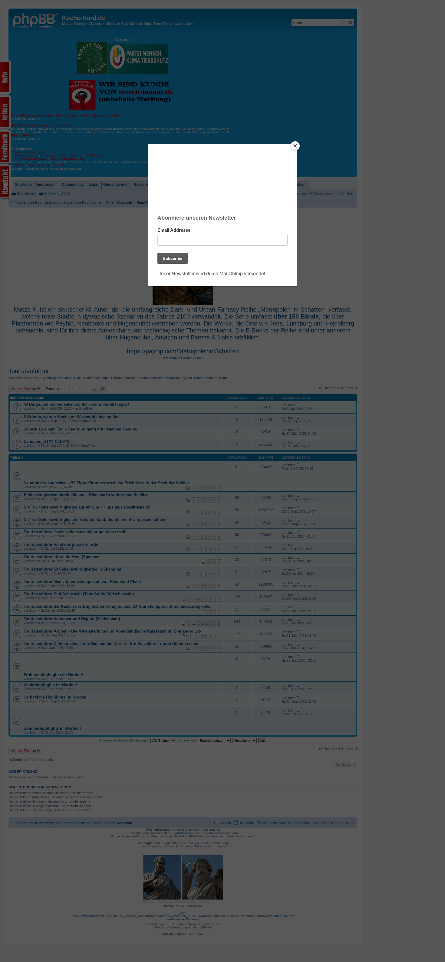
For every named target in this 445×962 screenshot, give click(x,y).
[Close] (295, 145)
